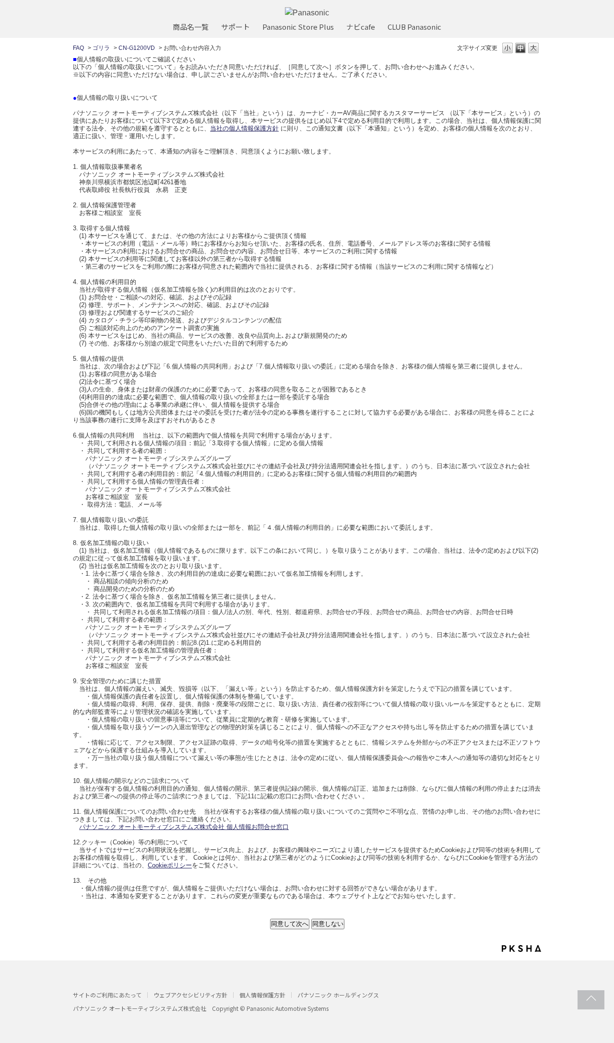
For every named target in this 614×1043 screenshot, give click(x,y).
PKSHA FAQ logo (521, 948)
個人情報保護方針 (262, 995)
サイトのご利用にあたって (107, 995)
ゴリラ (101, 48)
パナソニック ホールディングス (338, 995)
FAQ (78, 48)
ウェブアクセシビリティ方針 (190, 995)
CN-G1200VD (136, 48)
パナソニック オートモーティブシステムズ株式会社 (139, 1008)
